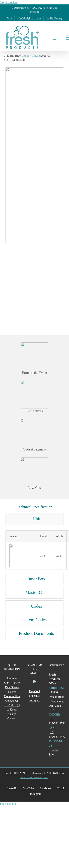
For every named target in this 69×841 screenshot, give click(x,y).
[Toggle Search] (54, 37)
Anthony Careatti (31, 55)
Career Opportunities (12, 694)
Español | (34, 691)
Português (34, 700)
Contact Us (11, 700)
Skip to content (8, 2)
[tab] (34, 519)
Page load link (8, 803)
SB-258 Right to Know (12, 707)
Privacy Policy (42, 777)
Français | (34, 695)
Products (12, 678)
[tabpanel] (34, 549)
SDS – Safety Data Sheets (12, 685)
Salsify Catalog (11, 716)
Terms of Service (27, 777)
